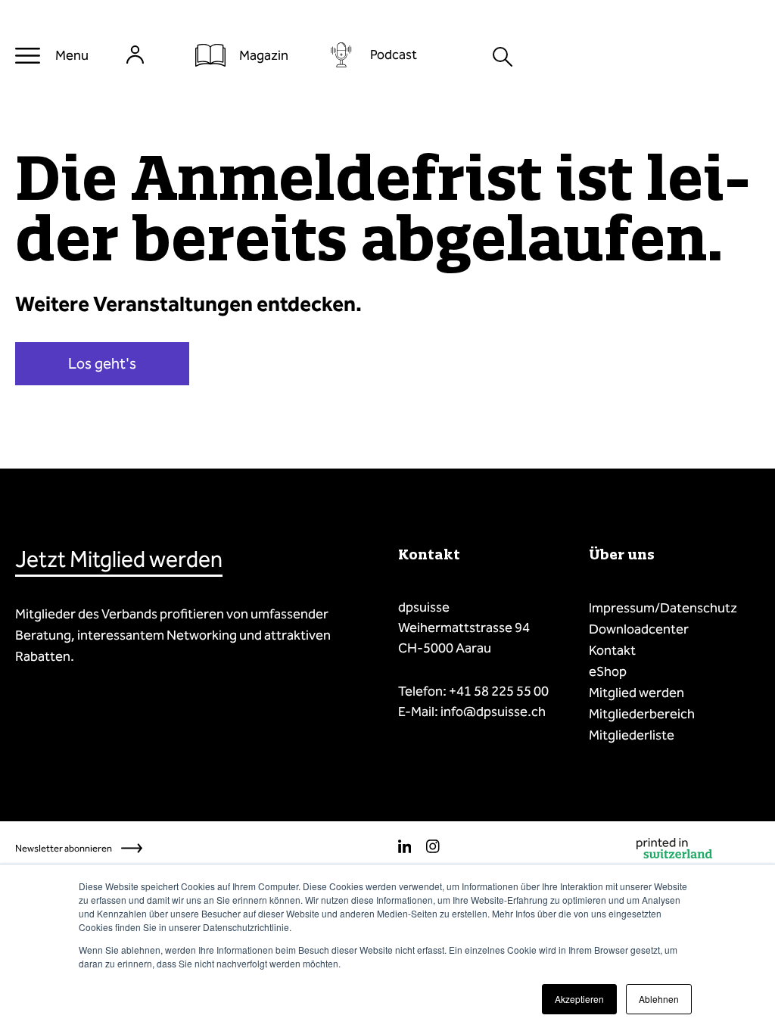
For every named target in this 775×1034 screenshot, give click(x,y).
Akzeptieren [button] (579, 998)
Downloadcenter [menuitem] (639, 629)
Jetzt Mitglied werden (119, 559)
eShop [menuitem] (608, 671)
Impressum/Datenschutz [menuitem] (663, 608)
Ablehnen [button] (659, 998)
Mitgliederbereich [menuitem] (642, 713)
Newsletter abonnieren (63, 848)
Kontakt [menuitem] (612, 650)
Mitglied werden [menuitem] (636, 692)
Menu (72, 55)
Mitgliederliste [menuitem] (631, 735)
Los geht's (102, 363)
